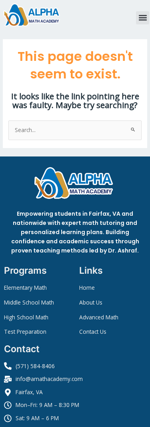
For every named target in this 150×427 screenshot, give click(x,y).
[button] (142, 17)
